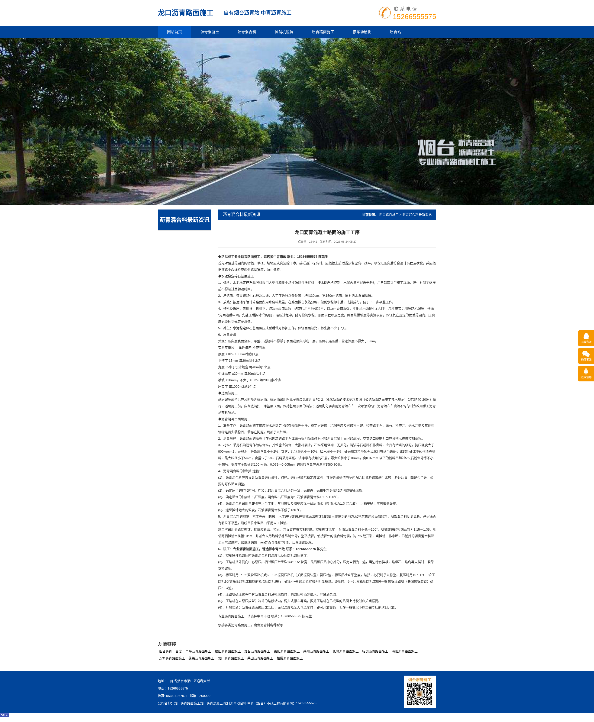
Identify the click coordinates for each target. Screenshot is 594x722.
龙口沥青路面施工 (185, 12)
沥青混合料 (247, 32)
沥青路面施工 (323, 32)
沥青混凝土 (209, 32)
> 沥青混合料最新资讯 (416, 214)
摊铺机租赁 (284, 32)
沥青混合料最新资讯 (184, 220)
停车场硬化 (362, 32)
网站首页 (174, 32)
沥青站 (395, 32)
